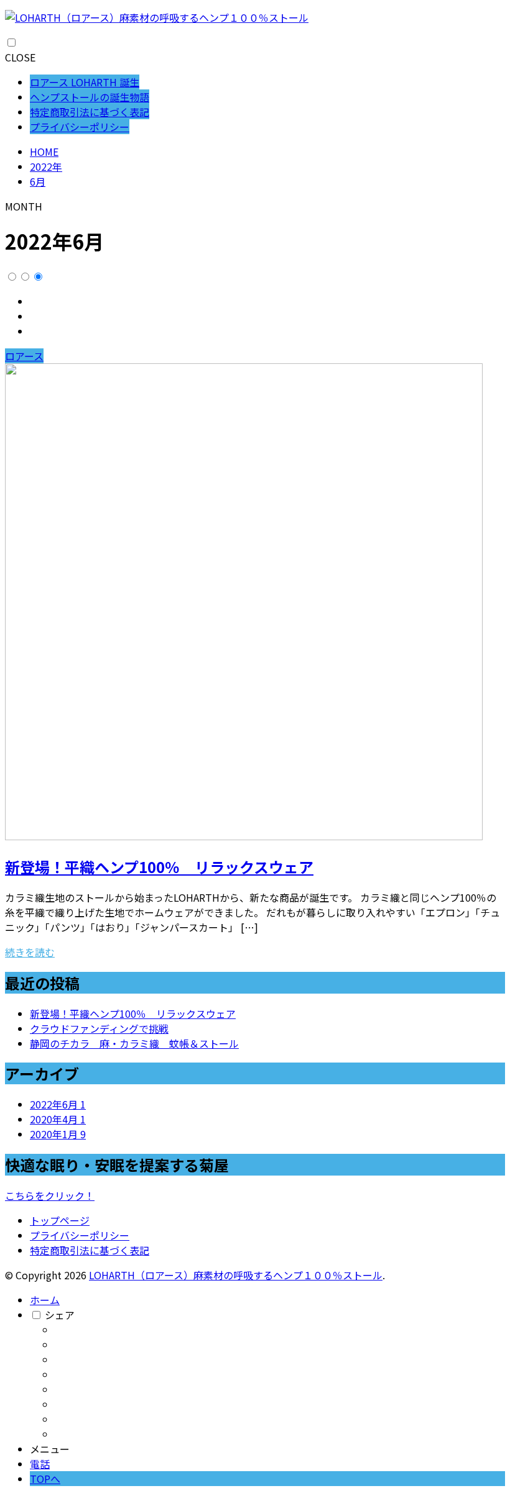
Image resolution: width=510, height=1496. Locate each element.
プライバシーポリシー (79, 126)
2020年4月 (58, 1119)
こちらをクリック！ (50, 1195)
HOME (44, 151)
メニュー (50, 1448)
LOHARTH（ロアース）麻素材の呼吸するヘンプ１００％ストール (235, 1274)
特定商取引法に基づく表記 (89, 111)
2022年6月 (58, 1104)
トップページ (60, 1220)
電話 (40, 1463)
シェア (60, 1314)
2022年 (46, 166)
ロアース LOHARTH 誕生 (84, 82)
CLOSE (20, 57)
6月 (37, 181)
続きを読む (30, 952)
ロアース (24, 355)
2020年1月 (58, 1134)
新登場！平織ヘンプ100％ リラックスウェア (159, 866)
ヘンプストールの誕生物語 (89, 96)
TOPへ (45, 1478)
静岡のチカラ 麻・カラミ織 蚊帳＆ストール (134, 1043)
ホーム (45, 1299)
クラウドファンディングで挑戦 (99, 1028)
